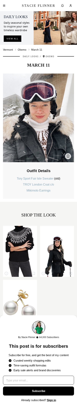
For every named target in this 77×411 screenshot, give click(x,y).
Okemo (22, 49)
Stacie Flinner (38, 5)
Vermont (8, 49)
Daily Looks (30, 56)
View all (13, 39)
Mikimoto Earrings (38, 190)
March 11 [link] (36, 49)
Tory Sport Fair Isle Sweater (35, 178)
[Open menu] (4, 5)
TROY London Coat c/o (38, 184)
